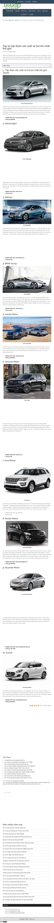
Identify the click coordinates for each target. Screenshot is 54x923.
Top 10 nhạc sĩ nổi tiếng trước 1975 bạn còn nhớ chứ (16, 831)
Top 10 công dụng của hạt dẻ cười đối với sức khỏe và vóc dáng (18, 878)
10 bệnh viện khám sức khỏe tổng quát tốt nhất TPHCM (16, 872)
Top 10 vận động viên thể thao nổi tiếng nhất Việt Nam (16, 866)
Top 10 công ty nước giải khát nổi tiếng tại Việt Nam (15, 884)
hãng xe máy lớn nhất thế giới (40, 782)
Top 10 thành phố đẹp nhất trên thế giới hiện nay (16, 764)
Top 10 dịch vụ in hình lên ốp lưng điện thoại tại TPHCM (18, 770)
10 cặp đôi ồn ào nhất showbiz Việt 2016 (14, 760)
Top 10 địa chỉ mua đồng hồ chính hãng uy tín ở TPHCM (18, 762)
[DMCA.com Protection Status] (3, 922)
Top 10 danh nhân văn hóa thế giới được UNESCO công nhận (18, 848)
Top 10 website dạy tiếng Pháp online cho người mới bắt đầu (18, 899)
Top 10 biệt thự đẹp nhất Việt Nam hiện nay (15, 774)
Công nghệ (15, 780)
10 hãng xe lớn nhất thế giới (12, 782)
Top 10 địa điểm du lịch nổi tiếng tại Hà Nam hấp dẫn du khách (18, 842)
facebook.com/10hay (15, 911)
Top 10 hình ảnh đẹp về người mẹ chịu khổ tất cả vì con (18, 777)
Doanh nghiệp (21, 780)
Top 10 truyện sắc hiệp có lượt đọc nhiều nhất (14, 828)
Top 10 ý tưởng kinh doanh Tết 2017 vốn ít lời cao (16, 768)
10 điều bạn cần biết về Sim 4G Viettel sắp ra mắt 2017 (16, 860)
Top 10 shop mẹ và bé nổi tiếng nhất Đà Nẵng (14, 863)
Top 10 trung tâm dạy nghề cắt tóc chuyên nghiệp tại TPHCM (19, 772)
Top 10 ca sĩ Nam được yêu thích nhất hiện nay (14, 857)
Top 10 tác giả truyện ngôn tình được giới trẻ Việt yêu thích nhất (18, 896)
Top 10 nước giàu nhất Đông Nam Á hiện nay (14, 875)
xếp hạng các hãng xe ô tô (34, 784)
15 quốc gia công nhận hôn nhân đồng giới (13, 833)
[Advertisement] (27, 34)
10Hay (27, 6)
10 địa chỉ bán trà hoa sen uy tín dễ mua (13, 869)
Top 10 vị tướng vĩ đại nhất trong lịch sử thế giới (14, 851)
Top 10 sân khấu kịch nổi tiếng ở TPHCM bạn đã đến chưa (17, 836)
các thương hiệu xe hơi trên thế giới (25, 782)
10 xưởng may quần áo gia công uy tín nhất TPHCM (15, 893)
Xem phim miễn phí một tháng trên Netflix (13, 839)
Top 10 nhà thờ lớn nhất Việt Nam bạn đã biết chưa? (17, 776)
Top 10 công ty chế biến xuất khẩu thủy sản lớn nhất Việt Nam (19, 766)
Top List (10, 780)
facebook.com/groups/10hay (17, 913)
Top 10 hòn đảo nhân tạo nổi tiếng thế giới (13, 890)
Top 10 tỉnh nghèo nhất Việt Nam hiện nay (13, 854)
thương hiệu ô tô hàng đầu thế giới (21, 784)
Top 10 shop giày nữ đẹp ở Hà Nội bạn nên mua (14, 845)
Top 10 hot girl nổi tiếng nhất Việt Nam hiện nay (14, 887)
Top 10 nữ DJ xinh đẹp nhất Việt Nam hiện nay (14, 881)
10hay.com (32, 919)
